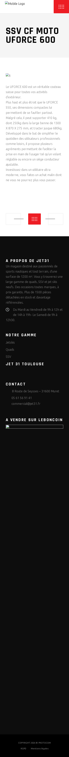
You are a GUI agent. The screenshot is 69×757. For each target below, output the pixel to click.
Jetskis (10, 342)
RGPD (23, 748)
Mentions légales (39, 748)
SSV (8, 356)
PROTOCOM (45, 743)
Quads (10, 349)
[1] (34, 76)
